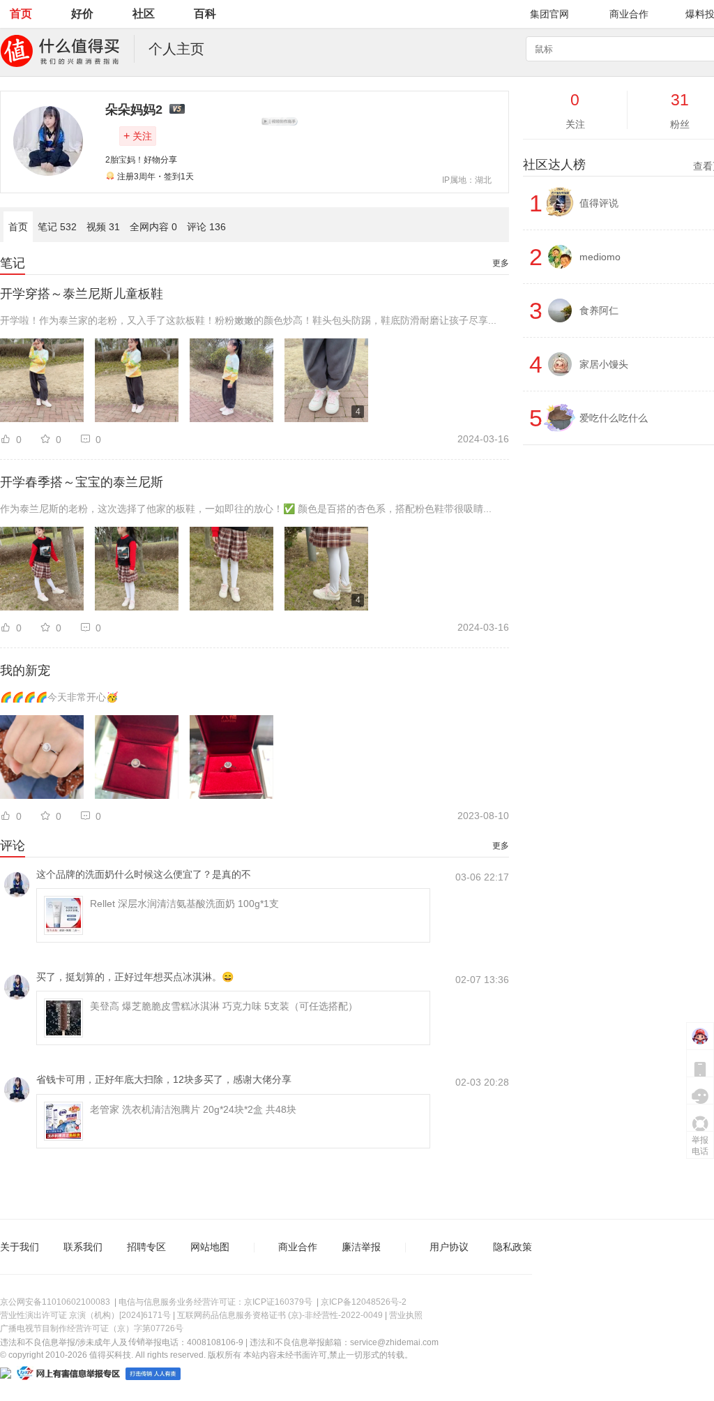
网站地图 (209, 1246)
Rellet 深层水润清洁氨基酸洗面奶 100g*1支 (184, 903)
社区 (143, 14)
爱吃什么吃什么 (613, 418)
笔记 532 (57, 226)
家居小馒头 (603, 364)
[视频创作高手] (279, 121)
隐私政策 (512, 1246)
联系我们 (82, 1246)
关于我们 (19, 1246)
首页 (21, 14)
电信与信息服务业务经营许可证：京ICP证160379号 (215, 1302)
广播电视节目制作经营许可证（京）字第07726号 (91, 1328)
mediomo (600, 256)
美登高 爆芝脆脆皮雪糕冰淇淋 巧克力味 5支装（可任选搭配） (224, 1006)
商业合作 (628, 14)
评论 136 (206, 226)
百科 (205, 14)
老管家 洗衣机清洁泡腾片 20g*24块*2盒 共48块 (193, 1109)
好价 (82, 14)
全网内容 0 (153, 226)
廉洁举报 (361, 1246)
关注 (137, 136)
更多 (500, 263)
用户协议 (449, 1246)
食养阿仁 (598, 310)
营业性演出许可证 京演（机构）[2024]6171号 (85, 1315)
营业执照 (406, 1315)
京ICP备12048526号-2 (364, 1302)
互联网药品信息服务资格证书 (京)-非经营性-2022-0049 (280, 1315)
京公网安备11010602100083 (55, 1302)
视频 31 (103, 226)
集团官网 (549, 14)
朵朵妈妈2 (133, 110)
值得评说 (598, 203)
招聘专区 (146, 1246)
